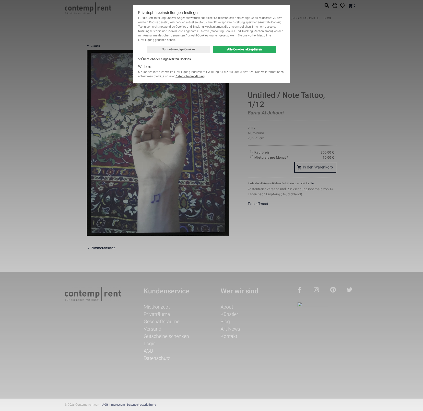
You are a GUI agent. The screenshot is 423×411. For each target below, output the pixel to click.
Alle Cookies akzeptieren (244, 49)
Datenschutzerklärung (190, 76)
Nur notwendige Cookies (179, 49)
